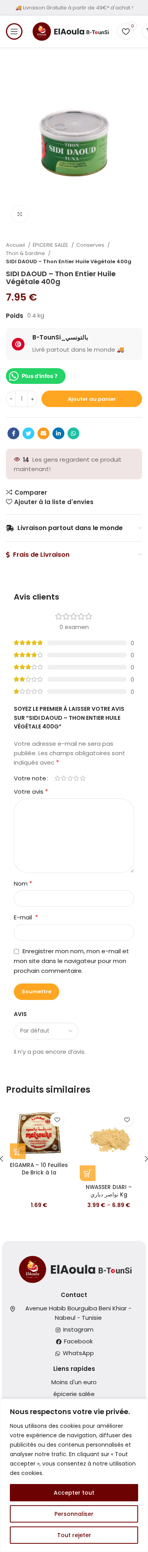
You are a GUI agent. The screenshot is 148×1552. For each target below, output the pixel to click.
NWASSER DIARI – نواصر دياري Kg (109, 1190)
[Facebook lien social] (13, 433)
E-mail (26, 917)
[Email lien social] (43, 433)
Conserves (90, 245)
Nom (23, 883)
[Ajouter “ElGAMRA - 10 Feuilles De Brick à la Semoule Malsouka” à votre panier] (18, 1151)
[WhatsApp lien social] (73, 433)
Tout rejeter (74, 1535)
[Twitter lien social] (28, 433)
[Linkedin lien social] (58, 433)
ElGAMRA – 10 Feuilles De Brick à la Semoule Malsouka (39, 1172)
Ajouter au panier (92, 399)
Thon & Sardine (26, 253)
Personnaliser (74, 1514)
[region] (74, 1475)
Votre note (30, 778)
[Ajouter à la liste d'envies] (57, 1119)
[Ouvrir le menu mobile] (14, 31)
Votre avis (31, 791)
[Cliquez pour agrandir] (20, 214)
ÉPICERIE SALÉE (51, 245)
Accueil (16, 245)
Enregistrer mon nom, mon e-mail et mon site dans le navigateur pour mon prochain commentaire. (71, 961)
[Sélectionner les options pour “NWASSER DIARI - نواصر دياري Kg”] (88, 1173)
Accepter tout (74, 1493)
